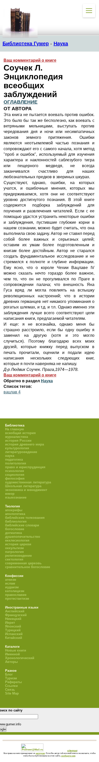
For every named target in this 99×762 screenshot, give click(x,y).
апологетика (15, 514)
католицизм (14, 591)
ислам (10, 583)
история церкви (18, 544)
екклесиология (17, 540)
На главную (14, 429)
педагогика (14, 459)
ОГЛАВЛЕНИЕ (21, 102)
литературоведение (21, 452)
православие (15, 595)
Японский (13, 626)
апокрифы (13, 510)
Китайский (13, 638)
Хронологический (19, 658)
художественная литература (28, 482)
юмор (9, 494)
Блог (9, 674)
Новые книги (15, 650)
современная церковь (23, 563)
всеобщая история (20, 433)
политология (15, 463)
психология (14, 471)
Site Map (12, 693)
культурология (17, 448)
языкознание (15, 497)
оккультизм (14, 548)
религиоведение (18, 555)
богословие (14, 529)
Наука (61, 43)
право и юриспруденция (25, 467)
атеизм (10, 579)
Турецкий (13, 630)
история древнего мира (24, 444)
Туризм (11, 678)
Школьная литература (23, 486)
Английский (14, 611)
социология (14, 475)
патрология (14, 552)
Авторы (11, 662)
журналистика (16, 437)
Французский (16, 615)
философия (15, 478)
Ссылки (11, 686)
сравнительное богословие (27, 567)
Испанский (14, 634)
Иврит (10, 622)
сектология (14, 559)
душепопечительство (22, 537)
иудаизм (12, 587)
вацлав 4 (12, 392)
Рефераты (13, 682)
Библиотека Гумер (26, 43)
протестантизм (17, 598)
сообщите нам (68, 755)
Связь (10, 689)
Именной (12, 654)
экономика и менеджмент (26, 490)
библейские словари (22, 525)
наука (9, 456)
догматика (13, 533)
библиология (16, 521)
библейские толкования (25, 518)
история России (18, 440)
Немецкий (13, 619)
